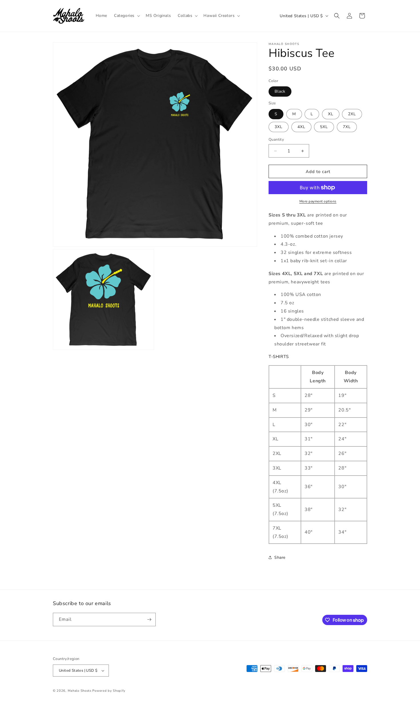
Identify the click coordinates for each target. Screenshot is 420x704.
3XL (279, 127)
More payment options (318, 201)
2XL (352, 114)
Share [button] (279, 557)
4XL (301, 127)
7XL (347, 127)
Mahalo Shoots (79, 691)
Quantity (276, 139)
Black (280, 91)
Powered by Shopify (108, 691)
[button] (126, 16)
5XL (324, 127)
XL (330, 114)
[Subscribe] (149, 619)
